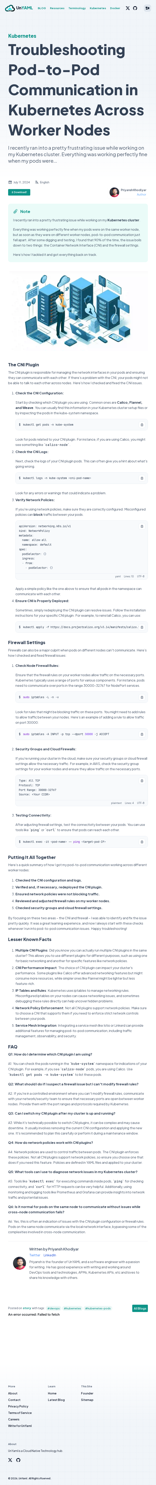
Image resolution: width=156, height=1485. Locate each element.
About (12, 1393)
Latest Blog (56, 1400)
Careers (13, 1419)
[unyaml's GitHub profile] (18, 1460)
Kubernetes (98, 8)
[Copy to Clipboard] (142, 425)
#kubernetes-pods (98, 1308)
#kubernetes (72, 1308)
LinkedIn (49, 1255)
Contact (14, 1400)
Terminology (77, 8)
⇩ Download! (19, 192)
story (27, 1308)
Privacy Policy (18, 1406)
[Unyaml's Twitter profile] (10, 1460)
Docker (115, 8)
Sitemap (87, 1400)
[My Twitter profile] (127, 8)
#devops (53, 1308)
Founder (87, 1393)
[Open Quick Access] (147, 8)
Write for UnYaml (20, 1426)
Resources (57, 8)
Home (52, 1393)
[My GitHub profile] (135, 8)
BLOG (42, 8)
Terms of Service (20, 1413)
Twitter (34, 1255)
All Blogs (140, 1308)
